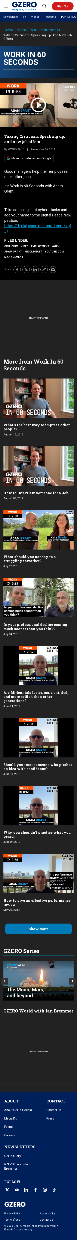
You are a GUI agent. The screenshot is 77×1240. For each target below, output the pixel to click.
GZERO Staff (16, 149)
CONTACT (55, 1101)
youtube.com (54, 251)
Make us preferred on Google (31, 158)
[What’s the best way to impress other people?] (38, 397)
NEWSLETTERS (19, 1146)
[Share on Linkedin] (35, 269)
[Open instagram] (45, 1190)
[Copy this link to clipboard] (44, 269)
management (13, 256)
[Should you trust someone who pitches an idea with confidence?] (38, 737)
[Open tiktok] (54, 1190)
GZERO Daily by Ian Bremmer (17, 1166)
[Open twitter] (7, 1190)
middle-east (33, 251)
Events (8, 1126)
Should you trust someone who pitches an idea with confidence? (37, 766)
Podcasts (50, 16)
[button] (63, 6)
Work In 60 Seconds (45, 30)
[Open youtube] (17, 1190)
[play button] (38, 104)
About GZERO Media (18, 1110)
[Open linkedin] (26, 1190)
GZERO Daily (12, 1156)
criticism (11, 246)
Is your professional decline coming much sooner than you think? (35, 626)
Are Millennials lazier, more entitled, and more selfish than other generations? (35, 696)
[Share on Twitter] (26, 269)
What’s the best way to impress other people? (36, 427)
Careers (9, 1135)
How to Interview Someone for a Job (35, 493)
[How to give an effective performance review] (38, 873)
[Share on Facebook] (17, 269)
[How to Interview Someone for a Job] (38, 465)
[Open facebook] (35, 1190)
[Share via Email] (52, 269)
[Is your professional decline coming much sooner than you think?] (38, 597)
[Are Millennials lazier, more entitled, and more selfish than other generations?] (38, 665)
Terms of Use (12, 1219)
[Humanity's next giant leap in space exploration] (38, 981)
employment (40, 246)
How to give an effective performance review (37, 902)
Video (21, 30)
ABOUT (11, 1101)
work (55, 246)
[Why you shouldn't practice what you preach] (38, 805)
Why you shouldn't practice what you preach (37, 834)
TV (24, 16)
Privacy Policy (12, 1213)
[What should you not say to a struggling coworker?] (38, 529)
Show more (39, 929)
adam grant (13, 251)
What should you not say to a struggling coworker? (29, 558)
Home (8, 30)
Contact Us (53, 1110)
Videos (35, 16)
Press (50, 1118)
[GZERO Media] (26, 6)
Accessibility (47, 1213)
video (24, 246)
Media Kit (10, 1118)
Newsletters (10, 16)
